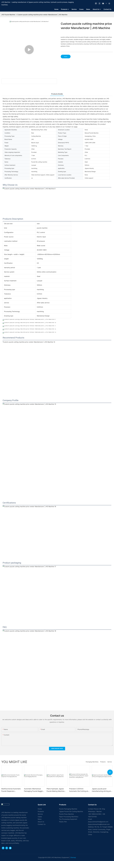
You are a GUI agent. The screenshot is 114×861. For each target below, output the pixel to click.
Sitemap (73, 857)
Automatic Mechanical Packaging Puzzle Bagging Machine (34, 790)
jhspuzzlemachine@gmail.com (98, 822)
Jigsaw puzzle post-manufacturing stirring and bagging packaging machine (102, 790)
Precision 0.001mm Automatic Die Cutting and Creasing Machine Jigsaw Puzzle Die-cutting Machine (79, 790)
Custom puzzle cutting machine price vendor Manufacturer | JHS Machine (42, 14)
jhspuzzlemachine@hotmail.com (99, 824)
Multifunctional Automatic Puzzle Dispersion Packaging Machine (11, 790)
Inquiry (65, 56)
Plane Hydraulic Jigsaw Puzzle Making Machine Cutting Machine (55, 790)
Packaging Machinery (92, 762)
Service (109, 762)
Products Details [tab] (57, 94)
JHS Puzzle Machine (8, 14)
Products (103, 762)
